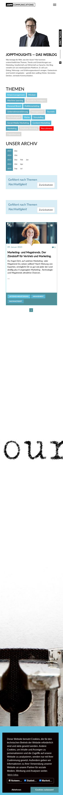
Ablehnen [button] (16, 790)
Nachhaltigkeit (15, 301)
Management (38, 296)
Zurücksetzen (46, 210)
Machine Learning (15, 101)
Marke (27, 117)
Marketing (47, 780)
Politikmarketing (32, 106)
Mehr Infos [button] (12, 775)
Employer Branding (28, 129)
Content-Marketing (41, 123)
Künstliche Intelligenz (36, 101)
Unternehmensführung (19, 296)
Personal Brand (14, 106)
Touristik (51, 112)
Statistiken (32, 780)
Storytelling (38, 117)
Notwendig (17, 780)
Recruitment (46, 129)
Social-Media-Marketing (18, 123)
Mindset (32, 95)
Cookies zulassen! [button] (44, 790)
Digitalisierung (13, 134)
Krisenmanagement (16, 95)
